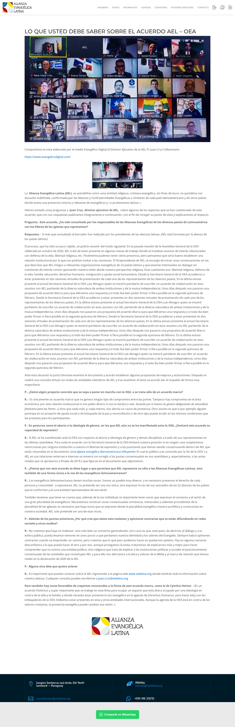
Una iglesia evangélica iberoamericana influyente (103, 452)
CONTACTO (203, 7)
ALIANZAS (146, 7)
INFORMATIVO (130, 7)
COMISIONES (160, 7)
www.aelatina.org (140, 574)
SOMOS (115, 7)
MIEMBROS (102, 7)
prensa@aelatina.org (148, 685)
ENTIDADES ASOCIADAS (182, 7)
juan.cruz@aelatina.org (113, 578)
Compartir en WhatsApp (120, 714)
